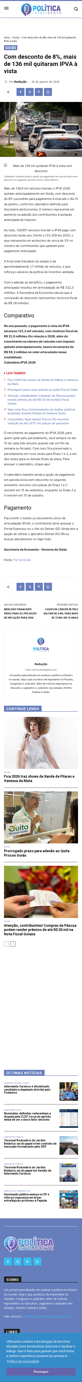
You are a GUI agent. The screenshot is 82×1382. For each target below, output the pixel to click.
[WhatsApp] (48, 92)
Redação (20, 82)
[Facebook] (20, 92)
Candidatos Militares (16, 1083)
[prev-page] (6, 944)
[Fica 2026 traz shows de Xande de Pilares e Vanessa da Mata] (41, 743)
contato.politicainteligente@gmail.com (47, 1316)
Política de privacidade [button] (23, 1361)
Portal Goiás (22, 560)
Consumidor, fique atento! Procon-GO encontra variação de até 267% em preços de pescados (38, 421)
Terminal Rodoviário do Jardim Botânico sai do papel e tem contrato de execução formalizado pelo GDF (30, 1143)
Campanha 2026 (12, 1110)
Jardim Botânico (13, 1137)
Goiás (16, 37)
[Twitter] (30, 92)
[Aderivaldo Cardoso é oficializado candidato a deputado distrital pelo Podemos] (69, 1091)
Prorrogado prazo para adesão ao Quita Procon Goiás (43, 389)
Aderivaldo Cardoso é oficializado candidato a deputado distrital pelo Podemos (27, 1089)
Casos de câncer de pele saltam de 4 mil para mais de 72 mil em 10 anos (60, 613)
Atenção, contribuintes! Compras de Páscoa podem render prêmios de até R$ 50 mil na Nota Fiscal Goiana (41, 399)
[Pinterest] (39, 92)
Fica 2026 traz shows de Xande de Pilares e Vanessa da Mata (43, 382)
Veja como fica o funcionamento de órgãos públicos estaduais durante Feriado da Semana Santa (41, 411)
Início (7, 37)
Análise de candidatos (17, 1191)
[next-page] (12, 944)
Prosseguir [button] (41, 1371)
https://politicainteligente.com (41, 669)
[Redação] (6, 82)
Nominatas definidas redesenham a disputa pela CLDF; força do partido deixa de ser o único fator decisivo (27, 1116)
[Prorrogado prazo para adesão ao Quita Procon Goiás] (41, 817)
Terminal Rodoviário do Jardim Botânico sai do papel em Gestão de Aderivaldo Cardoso (27, 1170)
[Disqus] (41, 1003)
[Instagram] (17, 1261)
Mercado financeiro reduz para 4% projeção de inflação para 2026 (20, 613)
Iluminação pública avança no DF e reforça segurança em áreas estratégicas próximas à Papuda (26, 1197)
